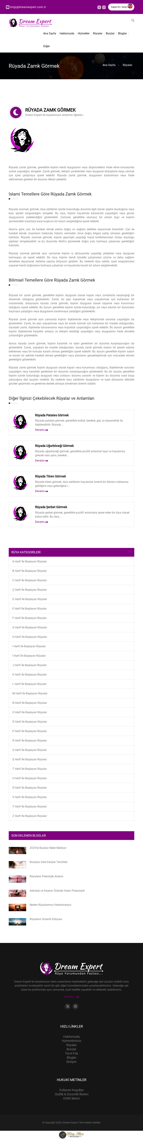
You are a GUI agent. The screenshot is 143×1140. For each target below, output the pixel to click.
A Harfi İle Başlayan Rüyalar (29, 561)
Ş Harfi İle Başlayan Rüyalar (29, 759)
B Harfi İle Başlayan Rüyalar (29, 571)
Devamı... (70, 996)
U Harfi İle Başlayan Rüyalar (29, 778)
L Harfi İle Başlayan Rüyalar (29, 684)
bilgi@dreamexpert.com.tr (28, 7)
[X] (99, 7)
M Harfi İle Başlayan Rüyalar (29, 693)
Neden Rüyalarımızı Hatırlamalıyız (50, 904)
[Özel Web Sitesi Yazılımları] (71, 1134)
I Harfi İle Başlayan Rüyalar (29, 646)
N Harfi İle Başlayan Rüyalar (29, 702)
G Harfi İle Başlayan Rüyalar (29, 627)
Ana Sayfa (49, 33)
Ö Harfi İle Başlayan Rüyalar (29, 721)
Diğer (46, 46)
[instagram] (104, 7)
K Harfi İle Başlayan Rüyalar (29, 674)
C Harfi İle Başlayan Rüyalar (29, 580)
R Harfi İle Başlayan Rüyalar (29, 740)
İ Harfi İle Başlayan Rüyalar (29, 655)
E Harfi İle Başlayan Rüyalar (29, 608)
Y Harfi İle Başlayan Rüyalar (29, 806)
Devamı (40, 429)
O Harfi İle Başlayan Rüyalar (29, 712)
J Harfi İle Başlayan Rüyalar (29, 665)
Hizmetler (83, 33)
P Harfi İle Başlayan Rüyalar (29, 731)
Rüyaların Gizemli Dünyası (46, 919)
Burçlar (110, 33)
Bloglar (122, 33)
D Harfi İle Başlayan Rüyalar (29, 599)
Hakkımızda (67, 33)
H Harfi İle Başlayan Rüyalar (29, 637)
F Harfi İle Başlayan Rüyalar (29, 618)
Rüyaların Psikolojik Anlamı (46, 876)
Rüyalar (97, 33)
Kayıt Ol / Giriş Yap (121, 7)
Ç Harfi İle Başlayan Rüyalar (29, 589)
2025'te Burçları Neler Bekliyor (48, 848)
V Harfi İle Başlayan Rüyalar (29, 797)
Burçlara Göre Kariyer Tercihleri (48, 862)
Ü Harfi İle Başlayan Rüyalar (29, 787)
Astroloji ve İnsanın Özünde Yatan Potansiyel (57, 890)
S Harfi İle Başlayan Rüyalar (29, 750)
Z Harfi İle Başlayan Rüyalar (29, 816)
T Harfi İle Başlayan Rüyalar (29, 768)
